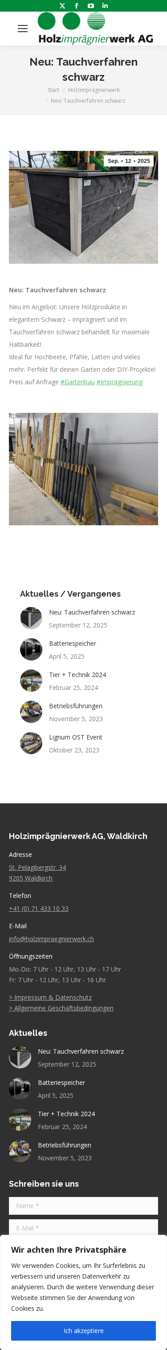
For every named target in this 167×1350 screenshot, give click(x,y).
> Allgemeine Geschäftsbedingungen (61, 1008)
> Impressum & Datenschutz (50, 997)
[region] (83, 1292)
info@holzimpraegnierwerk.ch (51, 939)
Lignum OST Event (75, 737)
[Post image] (31, 618)
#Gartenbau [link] (78, 382)
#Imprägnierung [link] (120, 382)
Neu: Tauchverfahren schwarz (92, 612)
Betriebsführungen (75, 706)
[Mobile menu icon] (22, 28)
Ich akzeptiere (84, 1330)
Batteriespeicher (72, 643)
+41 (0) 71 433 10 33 (39, 908)
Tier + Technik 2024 (77, 674)
